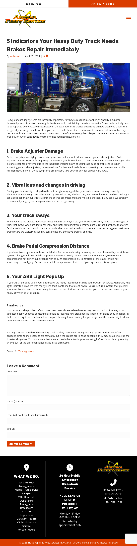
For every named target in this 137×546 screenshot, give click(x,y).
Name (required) (15, 401)
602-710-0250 (113, 502)
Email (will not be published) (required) (27, 415)
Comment (12, 371)
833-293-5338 (113, 494)
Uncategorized (26, 351)
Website (11, 429)
